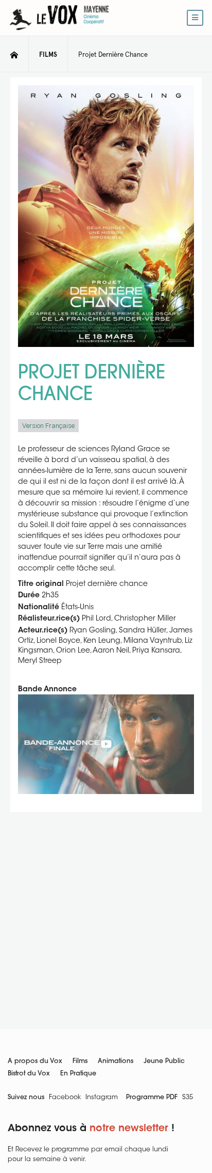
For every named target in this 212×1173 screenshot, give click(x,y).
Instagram (101, 1098)
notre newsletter (129, 1129)
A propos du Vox (35, 1061)
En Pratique (78, 1074)
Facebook (65, 1098)
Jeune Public (164, 1061)
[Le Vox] (59, 32)
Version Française (48, 426)
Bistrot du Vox (29, 1074)
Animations (115, 1061)
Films (80, 1061)
